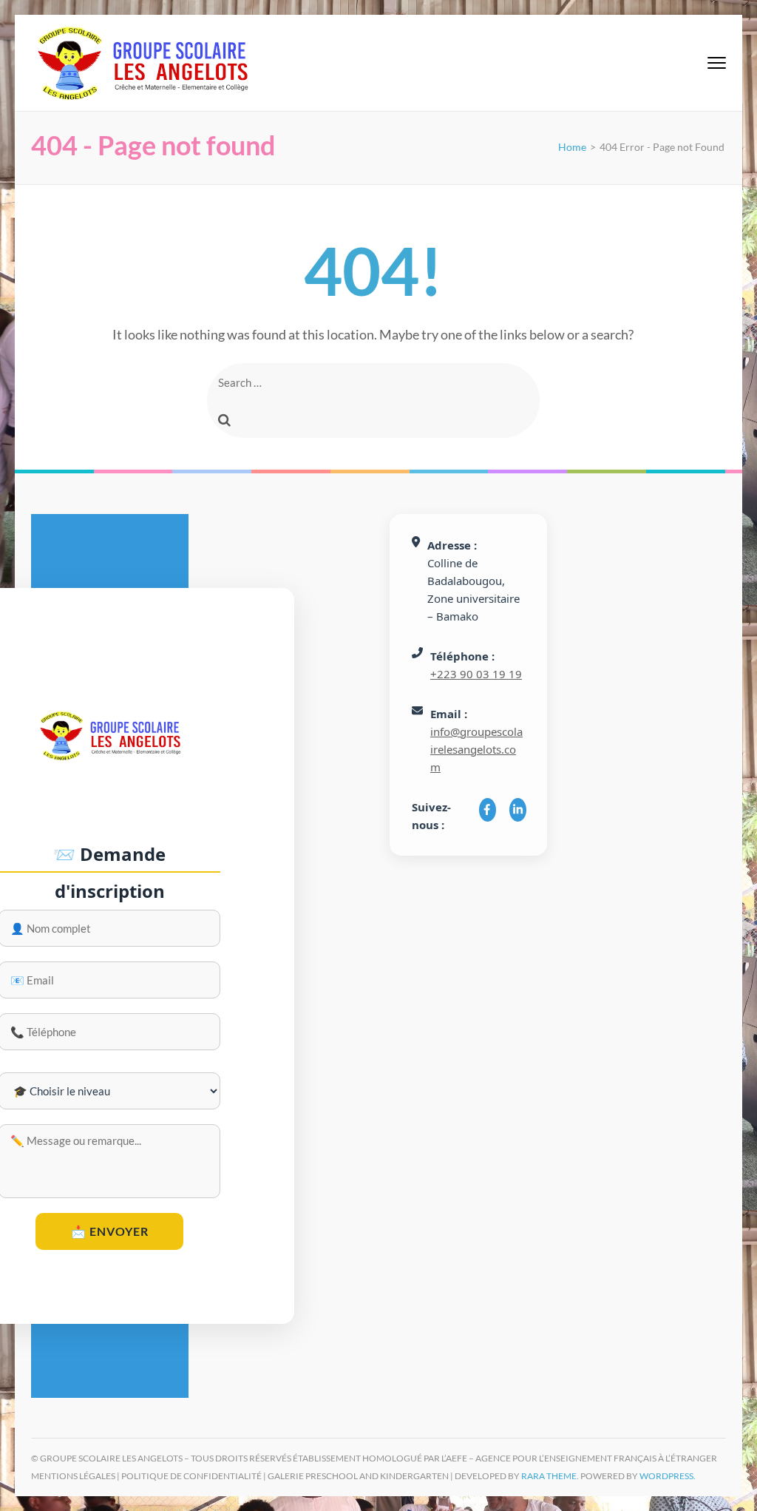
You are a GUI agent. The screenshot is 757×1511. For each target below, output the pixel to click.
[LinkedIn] (517, 810)
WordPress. (667, 1475)
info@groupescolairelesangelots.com (476, 749)
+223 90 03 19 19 (476, 673)
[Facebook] (487, 810)
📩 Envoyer (110, 1231)
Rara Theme (549, 1475)
